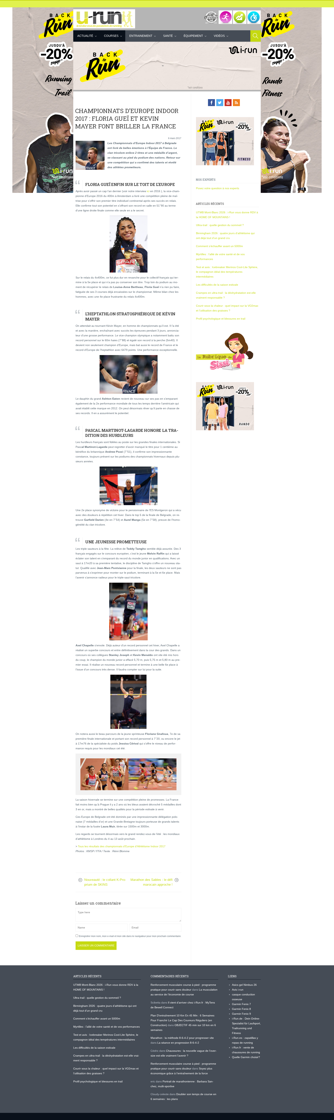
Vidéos (219, 35)
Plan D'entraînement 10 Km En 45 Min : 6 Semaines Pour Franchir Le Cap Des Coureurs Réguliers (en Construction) (182, 1020)
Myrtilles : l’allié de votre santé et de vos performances (107, 1026)
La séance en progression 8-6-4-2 (178, 1042)
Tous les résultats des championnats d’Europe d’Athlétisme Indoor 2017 (121, 846)
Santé (168, 35)
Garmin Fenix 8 (241, 1008)
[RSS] (236, 102)
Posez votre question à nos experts (217, 188)
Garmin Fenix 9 (241, 1013)
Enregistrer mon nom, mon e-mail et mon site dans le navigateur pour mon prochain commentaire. (130, 936)
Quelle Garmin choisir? (246, 1057)
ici (148, 191)
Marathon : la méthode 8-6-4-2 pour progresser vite (182, 1037)
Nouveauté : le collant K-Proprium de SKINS (105, 882)
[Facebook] (211, 102)
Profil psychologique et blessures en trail (220, 318)
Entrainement (140, 35)
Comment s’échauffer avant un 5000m (220, 246)
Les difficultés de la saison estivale (217, 284)
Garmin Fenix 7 (241, 1004)
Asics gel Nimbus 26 (244, 984)
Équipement (193, 35)
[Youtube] (228, 102)
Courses (111, 35)
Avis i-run (237, 989)
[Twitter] (219, 102)
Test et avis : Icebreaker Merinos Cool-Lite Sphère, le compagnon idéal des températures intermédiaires (227, 272)
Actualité (85, 35)
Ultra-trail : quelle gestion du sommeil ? (220, 225)
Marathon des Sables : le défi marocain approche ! (151, 882)
